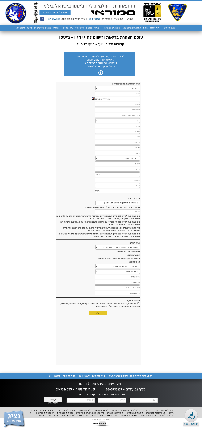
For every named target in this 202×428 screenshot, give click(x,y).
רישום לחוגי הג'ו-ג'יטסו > (55, 12)
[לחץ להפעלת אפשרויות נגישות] (191, 415)
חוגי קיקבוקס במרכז (148, 415)
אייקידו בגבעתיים (150, 410)
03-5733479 (94, 19)
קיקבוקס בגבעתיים (134, 413)
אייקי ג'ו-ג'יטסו (167, 410)
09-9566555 (54, 19)
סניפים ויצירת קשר (35, 28)
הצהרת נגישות (191, 424)
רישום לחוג (20, 28)
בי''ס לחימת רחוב (101, 410)
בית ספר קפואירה (47, 410)
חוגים (145, 28)
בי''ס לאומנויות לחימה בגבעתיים (126, 410)
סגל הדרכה (154, 28)
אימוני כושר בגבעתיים (48, 415)
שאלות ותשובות (92, 28)
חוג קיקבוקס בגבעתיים (155, 413)
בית (173, 28)
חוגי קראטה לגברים (128, 415)
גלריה (55, 28)
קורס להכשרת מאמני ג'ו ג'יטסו (104, 415)
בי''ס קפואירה (85, 410)
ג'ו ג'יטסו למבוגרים (65, 413)
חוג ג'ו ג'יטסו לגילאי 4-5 (44, 413)
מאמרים (48, 28)
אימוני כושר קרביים (115, 413)
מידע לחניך (79, 28)
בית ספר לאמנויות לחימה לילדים (90, 413)
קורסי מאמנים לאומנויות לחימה (74, 415)
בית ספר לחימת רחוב (67, 410)
